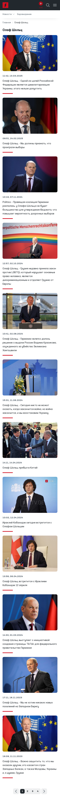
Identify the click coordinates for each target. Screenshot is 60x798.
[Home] (5, 5)
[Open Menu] (54, 5)
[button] (9, 14)
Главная (7, 22)
